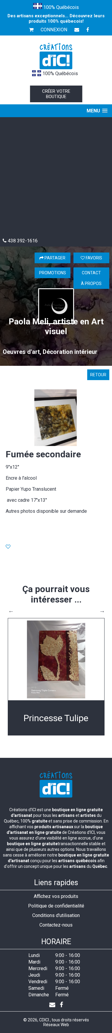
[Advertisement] (56, 179)
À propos (91, 283)
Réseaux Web (56, 1024)
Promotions (52, 272)
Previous (11, 611)
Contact (91, 272)
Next (102, 611)
